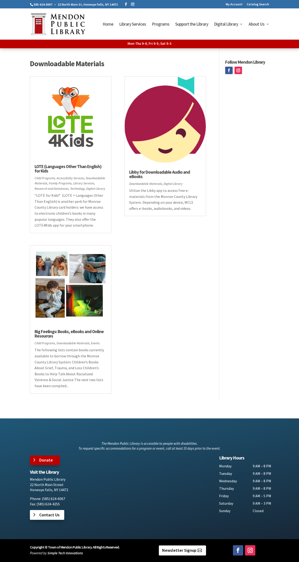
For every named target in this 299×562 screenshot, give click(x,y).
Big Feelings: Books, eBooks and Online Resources (69, 334)
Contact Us (49, 514)
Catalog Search (258, 4)
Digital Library (226, 24)
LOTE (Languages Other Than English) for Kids (68, 169)
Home (108, 24)
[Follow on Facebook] (229, 70)
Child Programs (45, 178)
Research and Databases (52, 188)
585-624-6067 (43, 4)
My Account (234, 4)
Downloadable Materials (73, 343)
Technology (77, 188)
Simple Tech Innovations (65, 553)
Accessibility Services (70, 178)
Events (95, 343)
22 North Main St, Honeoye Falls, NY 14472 (88, 4)
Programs (160, 24)
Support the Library (191, 24)
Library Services (132, 24)
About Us (256, 24)
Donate (46, 460)
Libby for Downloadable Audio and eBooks (159, 174)
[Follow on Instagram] (238, 70)
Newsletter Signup (179, 550)
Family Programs (60, 183)
